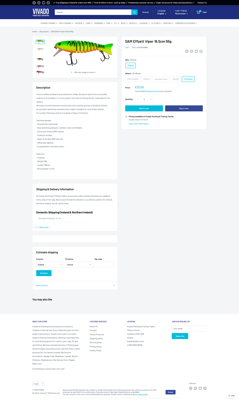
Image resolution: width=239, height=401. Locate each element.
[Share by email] (201, 51)
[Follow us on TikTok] (48, 2)
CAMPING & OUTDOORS (185, 23)
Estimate (44, 273)
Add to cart (144, 108)
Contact (93, 330)
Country (39, 259)
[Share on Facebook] (187, 51)
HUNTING (167, 23)
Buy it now (183, 108)
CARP (88, 23)
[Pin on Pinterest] (191, 51)
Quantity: (129, 99)
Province (69, 259)
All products (44, 31)
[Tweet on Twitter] (196, 51)
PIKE (108, 23)
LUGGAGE (143, 23)
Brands (146, 12)
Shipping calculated (154, 91)
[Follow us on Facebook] (34, 2)
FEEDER (78, 23)
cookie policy (142, 394)
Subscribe (180, 336)
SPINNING (98, 23)
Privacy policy (96, 346)
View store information (139, 123)
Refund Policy (42, 285)
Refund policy (96, 342)
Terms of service (97, 334)
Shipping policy (96, 338)
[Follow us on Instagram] (39, 2)
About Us (94, 326)
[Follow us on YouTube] (43, 2)
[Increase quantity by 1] (150, 99)
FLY (115, 23)
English (36, 384)
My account (180, 13)
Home (34, 31)
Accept (170, 392)
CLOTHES (155, 23)
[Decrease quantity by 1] (137, 99)
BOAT (123, 23)
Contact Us (202, 2)
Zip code (98, 259)
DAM (127, 47)
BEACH (132, 23)
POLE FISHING (65, 23)
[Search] (134, 12)
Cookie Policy (95, 350)
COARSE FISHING (48, 23)
